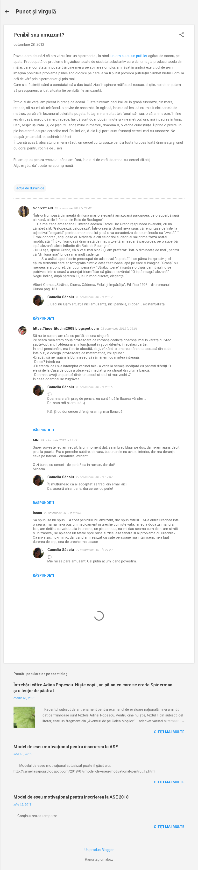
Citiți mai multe (169, 732)
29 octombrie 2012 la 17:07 (94, 477)
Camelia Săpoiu (60, 297)
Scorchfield (43, 208)
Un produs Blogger (99, 850)
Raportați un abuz (99, 859)
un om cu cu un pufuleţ (129, 56)
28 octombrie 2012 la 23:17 (94, 297)
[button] (181, 35)
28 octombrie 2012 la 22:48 (73, 208)
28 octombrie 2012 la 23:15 (94, 387)
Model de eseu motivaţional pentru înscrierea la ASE (66, 746)
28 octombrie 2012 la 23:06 (119, 328)
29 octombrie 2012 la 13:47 (59, 440)
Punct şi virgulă (35, 11)
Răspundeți (43, 318)
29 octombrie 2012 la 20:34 (62, 513)
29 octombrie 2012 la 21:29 (94, 550)
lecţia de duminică (30, 188)
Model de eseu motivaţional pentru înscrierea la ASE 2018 (71, 796)
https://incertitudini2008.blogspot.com (66, 328)
